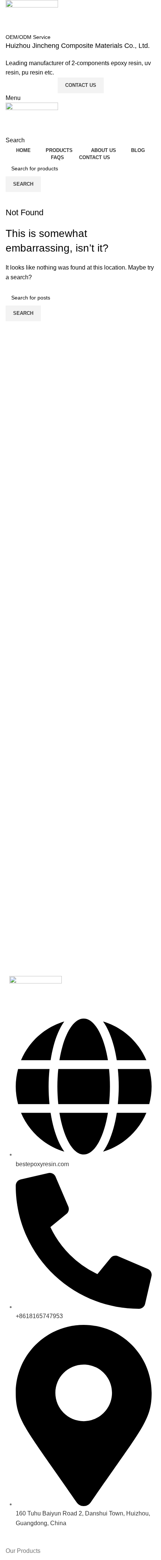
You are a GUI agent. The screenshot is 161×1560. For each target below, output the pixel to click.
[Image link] (35, 992)
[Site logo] (32, 16)
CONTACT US (80, 85)
